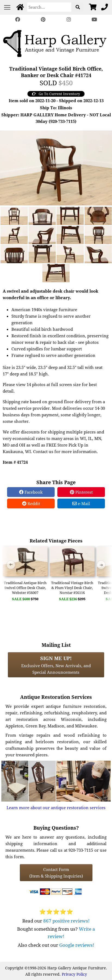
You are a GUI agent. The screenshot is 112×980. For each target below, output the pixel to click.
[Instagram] (69, 19)
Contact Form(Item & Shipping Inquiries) (56, 873)
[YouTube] (94, 19)
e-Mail (83, 503)
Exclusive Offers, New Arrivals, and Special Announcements (56, 665)
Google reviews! (76, 945)
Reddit (33, 503)
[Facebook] (17, 19)
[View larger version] (56, 167)
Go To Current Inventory (59, 93)
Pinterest (83, 492)
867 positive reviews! (66, 921)
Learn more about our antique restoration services (56, 807)
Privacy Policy (74, 974)
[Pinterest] (43, 19)
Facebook (33, 492)
